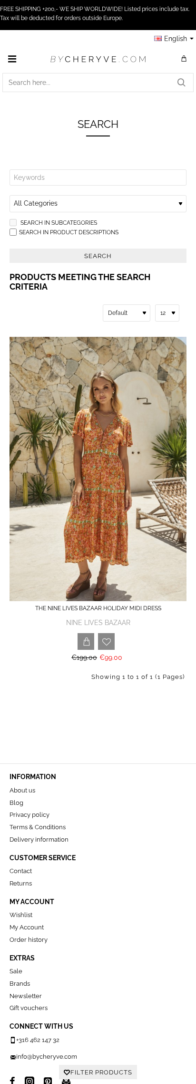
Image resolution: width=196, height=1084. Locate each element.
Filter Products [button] (101, 1072)
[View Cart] (184, 59)
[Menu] (12, 59)
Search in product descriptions (68, 232)
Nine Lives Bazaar (98, 622)
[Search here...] (181, 82)
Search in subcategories (58, 222)
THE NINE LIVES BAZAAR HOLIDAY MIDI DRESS (98, 608)
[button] (86, 641)
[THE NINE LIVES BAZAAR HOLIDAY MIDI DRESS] (98, 469)
